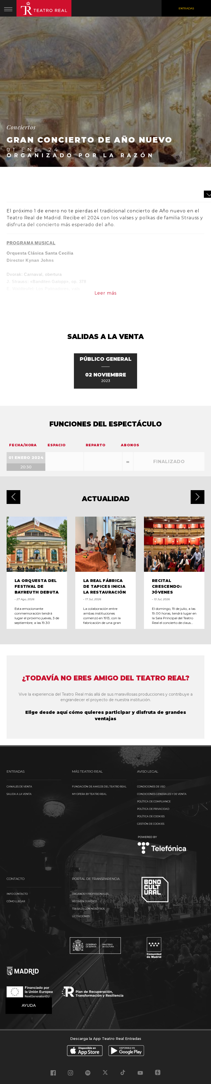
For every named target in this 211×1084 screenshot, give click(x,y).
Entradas (186, 8)
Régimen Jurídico (84, 901)
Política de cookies (151, 816)
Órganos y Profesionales (90, 893)
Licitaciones (81, 916)
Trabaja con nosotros (88, 908)
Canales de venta (19, 786)
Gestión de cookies (150, 823)
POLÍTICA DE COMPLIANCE (154, 801)
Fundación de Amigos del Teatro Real (99, 786)
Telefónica (162, 845)
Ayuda (29, 1005)
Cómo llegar (16, 901)
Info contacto (17, 893)
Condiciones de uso (151, 786)
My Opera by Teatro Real (89, 793)
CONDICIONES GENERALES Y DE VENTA (162, 793)
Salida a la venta (19, 793)
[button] (13, 497)
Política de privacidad (153, 808)
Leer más (105, 293)
